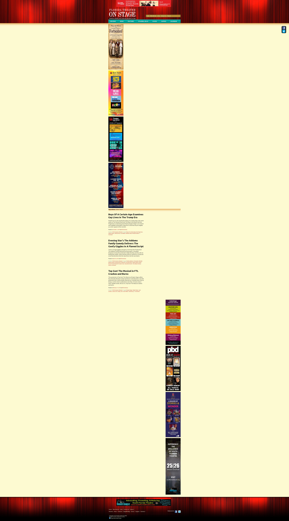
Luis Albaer (123, 233)
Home (147, 16)
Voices (154, 21)
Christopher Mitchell (138, 261)
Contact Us (163, 16)
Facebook (176, 511)
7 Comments (137, 291)
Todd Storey (131, 291)
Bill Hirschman (124, 229)
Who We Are (153, 16)
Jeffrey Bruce (117, 233)
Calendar (173, 21)
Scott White (125, 291)
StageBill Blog (143, 21)
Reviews (113, 21)
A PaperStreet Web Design (115, 518)
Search (169, 16)
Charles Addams (129, 261)
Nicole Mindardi (114, 263)
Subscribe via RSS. (121, 516)
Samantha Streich (128, 263)
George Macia (129, 262)
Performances (116, 261)
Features (131, 21)
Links (158, 16)
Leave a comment (112, 265)
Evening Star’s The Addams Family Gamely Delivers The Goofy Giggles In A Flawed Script (126, 243)
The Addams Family (137, 263)
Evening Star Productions (120, 262)
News (122, 21)
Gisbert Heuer (111, 233)
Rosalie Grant (121, 263)
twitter (179, 511)
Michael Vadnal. (135, 233)
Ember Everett (111, 262)
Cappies (163, 21)
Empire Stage (129, 290)
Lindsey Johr (120, 291)
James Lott (114, 291)
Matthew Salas (129, 233)
